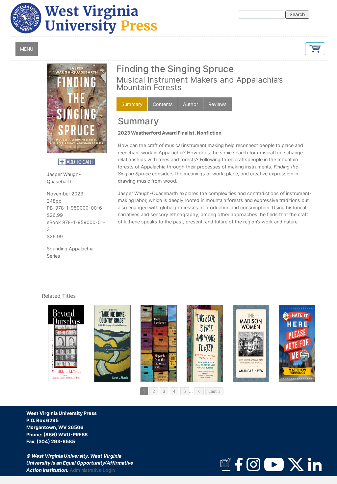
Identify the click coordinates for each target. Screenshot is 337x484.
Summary (132, 104)
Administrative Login (92, 470)
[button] (315, 48)
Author (190, 104)
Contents (163, 104)
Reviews (217, 104)
